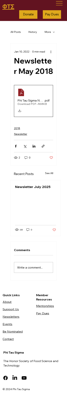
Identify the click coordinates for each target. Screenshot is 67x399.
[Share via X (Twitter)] (25, 146)
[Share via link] (43, 146)
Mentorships (45, 306)
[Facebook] (5, 378)
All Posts (15, 32)
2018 (17, 128)
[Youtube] (24, 378)
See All (49, 173)
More (47, 32)
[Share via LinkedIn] (34, 146)
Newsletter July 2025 (32, 187)
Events (7, 324)
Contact (8, 339)
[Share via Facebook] (15, 146)
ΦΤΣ (8, 6)
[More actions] (51, 51)
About (7, 302)
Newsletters (11, 316)
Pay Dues (42, 313)
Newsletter (20, 134)
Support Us (11, 309)
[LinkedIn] (15, 378)
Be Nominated (13, 331)
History (32, 32)
